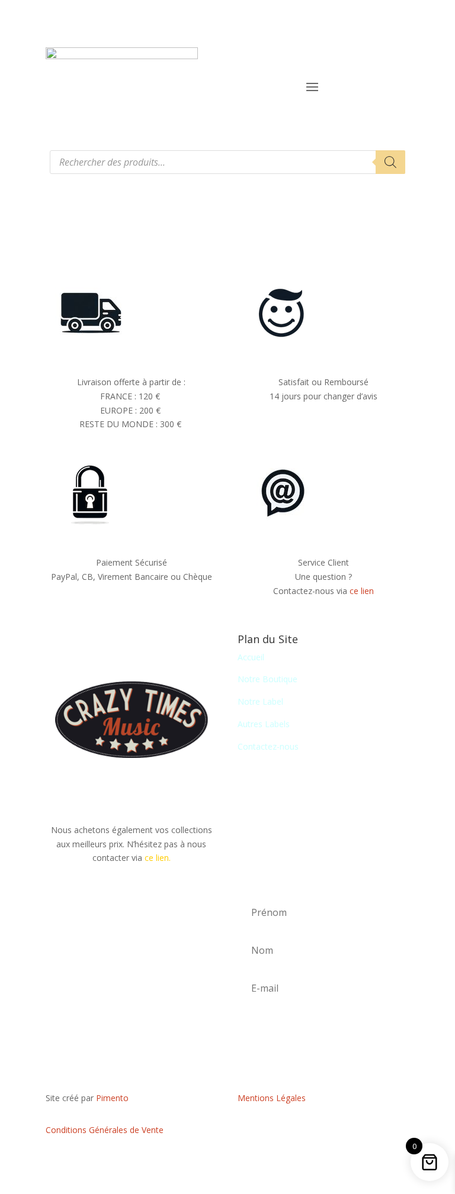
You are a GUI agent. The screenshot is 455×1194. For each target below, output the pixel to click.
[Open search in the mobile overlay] (227, 162)
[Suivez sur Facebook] (323, 1132)
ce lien (362, 590)
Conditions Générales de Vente (105, 1129)
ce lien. (158, 857)
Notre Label (260, 701)
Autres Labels (264, 724)
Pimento (112, 1097)
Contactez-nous (268, 746)
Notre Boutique (267, 679)
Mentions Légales (272, 1097)
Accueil (251, 657)
